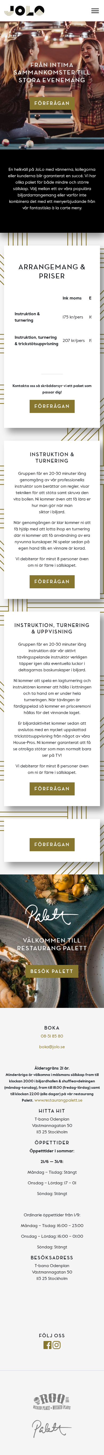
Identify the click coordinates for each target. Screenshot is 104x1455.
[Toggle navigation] (95, 10)
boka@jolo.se (52, 1047)
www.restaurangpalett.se (58, 1100)
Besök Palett (52, 971)
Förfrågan (52, 103)
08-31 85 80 (52, 1036)
